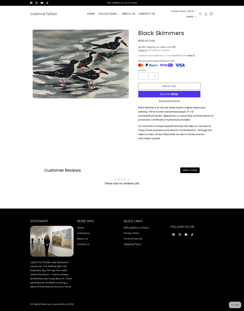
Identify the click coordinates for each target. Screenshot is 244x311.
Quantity (142, 70)
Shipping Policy (132, 244)
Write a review (190, 170)
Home (80, 227)
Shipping (142, 50)
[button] (108, 14)
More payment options (169, 101)
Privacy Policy (131, 233)
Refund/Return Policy (136, 227)
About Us (82, 238)
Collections (83, 233)
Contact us (83, 244)
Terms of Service (133, 238)
